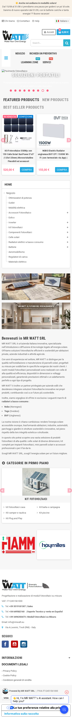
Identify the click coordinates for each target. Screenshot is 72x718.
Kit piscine (44, 512)
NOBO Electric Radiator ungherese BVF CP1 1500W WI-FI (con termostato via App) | (53, 154)
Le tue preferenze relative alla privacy (39, 707)
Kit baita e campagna (49, 507)
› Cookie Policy (9, 675)
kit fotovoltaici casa (15, 507)
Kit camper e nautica (16, 512)
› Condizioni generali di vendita (16, 680)
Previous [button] (3, 140)
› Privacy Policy (9, 671)
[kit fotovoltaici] (36, 481)
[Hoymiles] (25, 544)
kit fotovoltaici (36, 499)
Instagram (23, 644)
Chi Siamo (9, 21)
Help (35, 21)
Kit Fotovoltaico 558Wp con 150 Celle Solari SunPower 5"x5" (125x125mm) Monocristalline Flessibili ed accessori (18, 156)
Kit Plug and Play (14, 518)
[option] (18, 144)
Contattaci (24, 21)
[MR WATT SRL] (15, 36)
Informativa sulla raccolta (21, 713)
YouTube (14, 644)
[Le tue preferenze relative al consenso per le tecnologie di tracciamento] (3, 538)
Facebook (5, 644)
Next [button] (69, 140)
